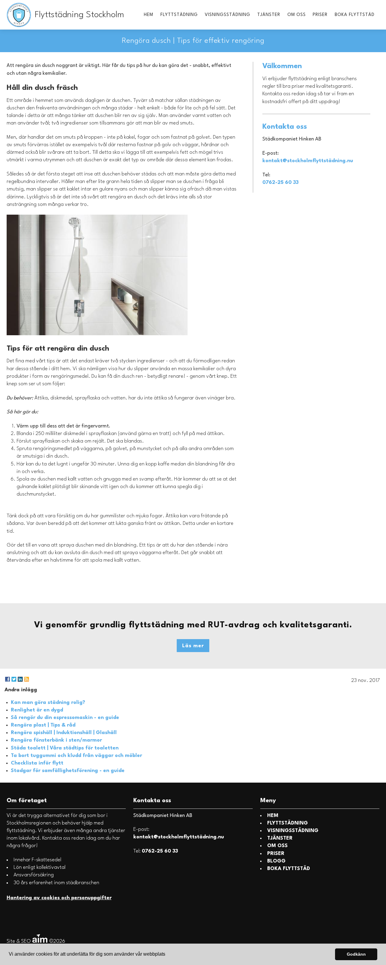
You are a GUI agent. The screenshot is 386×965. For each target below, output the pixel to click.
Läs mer (193, 645)
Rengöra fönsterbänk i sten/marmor (56, 740)
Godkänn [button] (356, 954)
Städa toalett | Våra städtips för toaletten (65, 748)
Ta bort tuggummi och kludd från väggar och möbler (76, 755)
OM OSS (296, 15)
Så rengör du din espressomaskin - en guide (65, 717)
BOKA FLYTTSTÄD (355, 15)
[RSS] (26, 679)
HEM (148, 15)
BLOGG (276, 861)
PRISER (320, 15)
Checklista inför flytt (37, 763)
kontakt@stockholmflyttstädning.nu (307, 160)
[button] (167, 955)
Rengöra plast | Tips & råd (43, 725)
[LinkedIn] (20, 679)
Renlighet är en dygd (37, 710)
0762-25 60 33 (280, 182)
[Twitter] (13, 679)
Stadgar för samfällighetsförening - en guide (68, 770)
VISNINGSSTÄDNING (227, 15)
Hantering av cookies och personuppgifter (59, 897)
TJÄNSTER (268, 15)
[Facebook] (7, 679)
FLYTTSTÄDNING (179, 15)
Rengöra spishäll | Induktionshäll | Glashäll (64, 732)
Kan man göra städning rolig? (48, 702)
